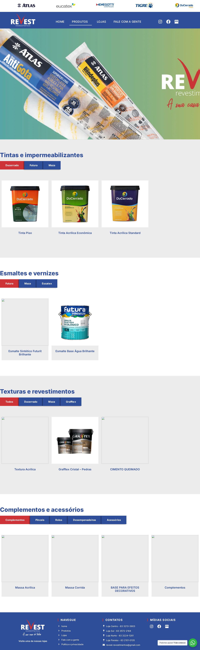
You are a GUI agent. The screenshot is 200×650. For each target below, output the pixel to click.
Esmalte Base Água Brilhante (75, 351)
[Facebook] (168, 22)
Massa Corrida (75, 587)
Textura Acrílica (25, 469)
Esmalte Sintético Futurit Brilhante (25, 352)
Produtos (80, 21)
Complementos (175, 587)
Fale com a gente (127, 21)
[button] (95, 137)
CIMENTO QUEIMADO (125, 469)
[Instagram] (160, 22)
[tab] (12, 165)
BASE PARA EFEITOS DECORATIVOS (125, 589)
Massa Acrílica (25, 587)
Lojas (101, 21)
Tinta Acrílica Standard (125, 233)
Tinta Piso (25, 233)
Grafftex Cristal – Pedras (75, 469)
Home (60, 21)
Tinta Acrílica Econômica (75, 233)
